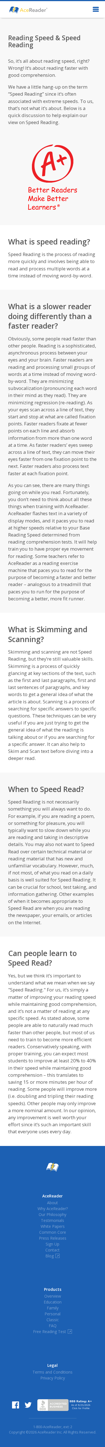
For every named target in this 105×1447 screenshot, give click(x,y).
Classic (52, 1319)
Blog (52, 1255)
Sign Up (52, 1244)
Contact (52, 1250)
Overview (52, 1296)
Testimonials (52, 1220)
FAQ (53, 1325)
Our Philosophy (52, 1214)
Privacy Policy (52, 1378)
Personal (52, 1313)
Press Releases (52, 1238)
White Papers (53, 1226)
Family (53, 1308)
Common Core (52, 1232)
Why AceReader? (53, 1208)
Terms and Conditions (52, 1372)
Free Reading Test (52, 1331)
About (52, 1202)
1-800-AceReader (47, 1426)
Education (53, 1302)
